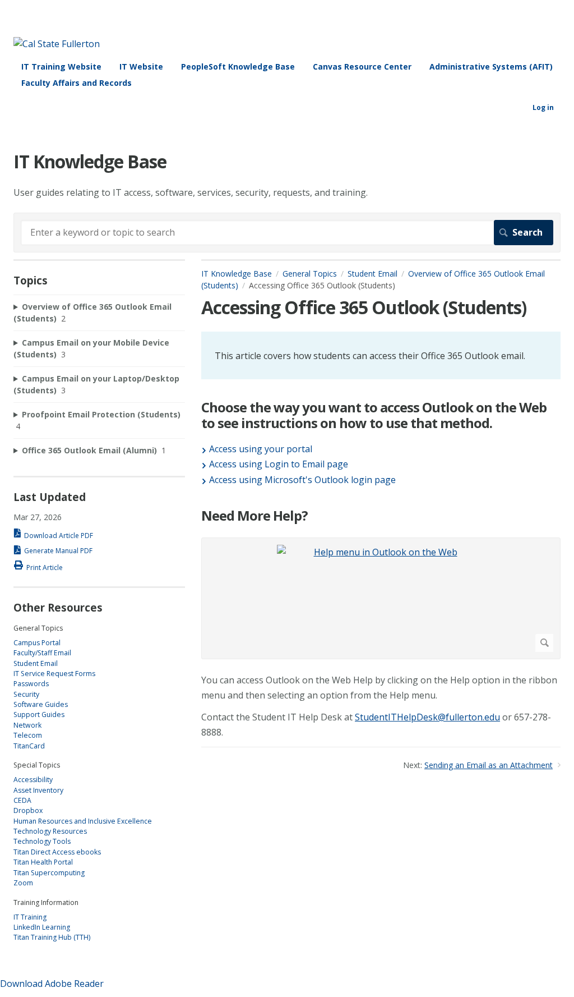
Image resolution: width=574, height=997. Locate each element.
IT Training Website (61, 66)
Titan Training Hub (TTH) (51, 937)
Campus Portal (37, 642)
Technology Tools (42, 841)
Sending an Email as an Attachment (488, 765)
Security (26, 694)
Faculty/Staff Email (42, 653)
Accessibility (33, 779)
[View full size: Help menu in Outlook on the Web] (381, 598)
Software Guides (40, 704)
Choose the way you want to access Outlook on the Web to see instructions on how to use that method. (374, 415)
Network (27, 725)
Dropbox (28, 810)
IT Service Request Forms (54, 673)
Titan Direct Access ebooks (57, 852)
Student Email (372, 273)
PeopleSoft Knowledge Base (238, 66)
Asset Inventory (38, 790)
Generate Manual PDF (58, 550)
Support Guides (38, 714)
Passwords (31, 683)
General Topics (310, 273)
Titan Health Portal (43, 862)
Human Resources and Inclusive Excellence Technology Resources (82, 826)
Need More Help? (254, 516)
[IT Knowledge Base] (56, 44)
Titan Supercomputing (49, 872)
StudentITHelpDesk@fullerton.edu (427, 717)
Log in (543, 107)
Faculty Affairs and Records (76, 82)
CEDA (22, 800)
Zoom (23, 883)
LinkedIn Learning (41, 927)
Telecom (27, 735)
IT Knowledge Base (236, 273)
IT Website (141, 66)
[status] (381, 355)
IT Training (30, 917)
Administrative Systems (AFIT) (491, 66)
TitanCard (29, 746)
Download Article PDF (58, 535)
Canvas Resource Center (362, 66)
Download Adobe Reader (52, 983)
